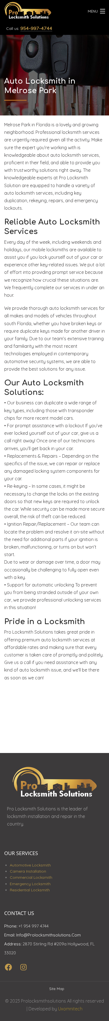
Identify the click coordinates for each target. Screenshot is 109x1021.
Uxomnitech (70, 1009)
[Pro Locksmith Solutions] (41, 9)
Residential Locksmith (30, 889)
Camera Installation (28, 871)
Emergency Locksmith (30, 883)
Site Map (56, 988)
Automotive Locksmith (30, 865)
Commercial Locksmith (31, 877)
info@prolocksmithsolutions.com (48, 935)
